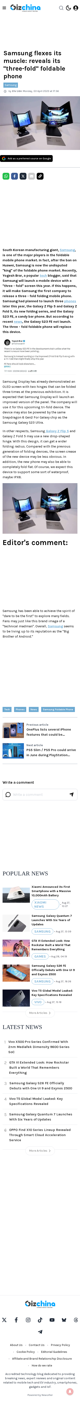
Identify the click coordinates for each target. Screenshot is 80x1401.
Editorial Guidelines (54, 1352)
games (40, 956)
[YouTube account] (52, 1320)
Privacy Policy (60, 1345)
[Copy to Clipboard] (40, 176)
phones (70, 301)
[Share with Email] (31, 176)
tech (43, 275)
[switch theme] (68, 8)
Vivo (38, 1002)
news (18, 322)
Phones (20, 709)
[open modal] (75, 7)
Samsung (11, 85)
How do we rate (42, 1365)
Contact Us (37, 1345)
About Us (16, 1345)
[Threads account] (76, 1320)
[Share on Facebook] (14, 176)
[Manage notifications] (70, 1391)
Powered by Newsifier (40, 1395)
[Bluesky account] (64, 1320)
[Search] (61, 7)
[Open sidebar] (4, 7)
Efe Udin (17, 91)
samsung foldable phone (58, 709)
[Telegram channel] (40, 1331)
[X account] (4, 1320)
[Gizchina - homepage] (25, 8)
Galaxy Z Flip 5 (57, 431)
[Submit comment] (71, 794)
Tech (7, 709)
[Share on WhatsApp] (6, 176)
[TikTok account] (40, 1320)
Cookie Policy (26, 1352)
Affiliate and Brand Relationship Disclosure (42, 1358)
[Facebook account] (16, 1320)
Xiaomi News (40, 904)
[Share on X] (23, 176)
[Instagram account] (28, 1320)
